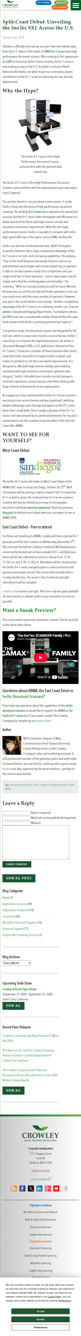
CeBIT (8, 61)
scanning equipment (38, 507)
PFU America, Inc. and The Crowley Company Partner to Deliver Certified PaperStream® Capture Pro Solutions (28, 1055)
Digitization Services (14, 904)
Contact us (8, 591)
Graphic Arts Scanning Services (20, 935)
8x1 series (34, 785)
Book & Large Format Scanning (41, 1256)
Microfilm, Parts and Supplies (19, 922)
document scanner (19, 785)
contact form (43, 720)
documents (62, 785)
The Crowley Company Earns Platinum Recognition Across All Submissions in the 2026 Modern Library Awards (30, 1075)
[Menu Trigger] (76, 5)
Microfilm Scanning (40, 1263)
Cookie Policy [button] (54, 1296)
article (6, 312)
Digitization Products (14, 910)
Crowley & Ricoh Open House (19, 989)
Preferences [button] (65, 1300)
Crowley (52, 785)
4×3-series (35, 211)
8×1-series (58, 51)
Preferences (40, 1327)
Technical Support (12, 928)
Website (36, 823)
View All (13, 1005)
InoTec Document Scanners (22, 696)
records (43, 785)
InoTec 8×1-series (12, 715)
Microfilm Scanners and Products (40, 1212)
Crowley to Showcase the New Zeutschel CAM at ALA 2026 (30, 1038)
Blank (5, 897)
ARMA (8, 789)
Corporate (8, 916)
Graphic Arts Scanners (40, 1235)
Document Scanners (40, 1227)
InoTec (71, 785)
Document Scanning (40, 1248)
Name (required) (41, 812)
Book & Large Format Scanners (40, 1220)
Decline (41, 1319)
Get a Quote (59, 7)
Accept (40, 1311)
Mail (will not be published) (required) (53, 818)
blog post (7, 512)
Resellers (61, 2)
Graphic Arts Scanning (40, 1271)
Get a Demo (43, 2)
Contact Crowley (39, 1179)
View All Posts (19, 878)
